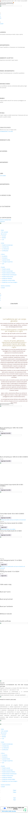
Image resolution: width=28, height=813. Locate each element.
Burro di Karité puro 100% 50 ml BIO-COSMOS (14, 457)
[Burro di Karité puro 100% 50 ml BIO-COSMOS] (11, 435)
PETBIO (2, 113)
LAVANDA (3, 32)
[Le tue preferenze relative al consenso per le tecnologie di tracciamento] (25, 810)
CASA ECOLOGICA (5, 127)
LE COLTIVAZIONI (5, 206)
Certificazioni (5, 250)
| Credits (13, 803)
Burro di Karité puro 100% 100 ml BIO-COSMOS (11, 428)
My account (4, 234)
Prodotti (3, 267)
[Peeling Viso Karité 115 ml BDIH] (14, 568)
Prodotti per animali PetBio (8, 280)
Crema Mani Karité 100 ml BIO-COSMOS (12, 513)
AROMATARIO (4, 162)
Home (2, 230)
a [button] (0, 13)
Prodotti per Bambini (7, 278)
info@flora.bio (3, 658)
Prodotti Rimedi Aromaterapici (9, 274)
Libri (3, 263)
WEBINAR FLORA (5, 140)
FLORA (2, 243)
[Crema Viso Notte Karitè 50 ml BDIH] (7, 529)
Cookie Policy (4, 671)
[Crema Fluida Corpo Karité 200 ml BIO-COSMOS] (11, 463)
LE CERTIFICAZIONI (5, 217)
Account (4, 236)
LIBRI (1, 173)
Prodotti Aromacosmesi (7, 276)
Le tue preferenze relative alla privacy (15, 808)
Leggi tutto (3, 527)
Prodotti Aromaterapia (7, 245)
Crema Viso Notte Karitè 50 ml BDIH (11, 531)
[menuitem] (14, 13)
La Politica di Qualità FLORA (7, 675)
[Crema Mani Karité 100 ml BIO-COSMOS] (11, 492)
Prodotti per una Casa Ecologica (9, 282)
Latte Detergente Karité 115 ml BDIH (11, 560)
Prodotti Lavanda (6, 269)
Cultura (3, 254)
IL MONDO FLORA (5, 195)
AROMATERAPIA (4, 45)
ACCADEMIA (3, 151)
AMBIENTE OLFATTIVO (6, 58)
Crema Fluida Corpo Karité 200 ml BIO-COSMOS (11, 485)
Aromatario (4, 258)
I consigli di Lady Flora (7, 261)
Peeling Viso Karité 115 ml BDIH (9, 571)
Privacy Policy (4, 670)
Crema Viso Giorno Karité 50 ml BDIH (11, 523)
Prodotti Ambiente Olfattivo (8, 273)
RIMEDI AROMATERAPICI (7, 71)
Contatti (3, 287)
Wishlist (4, 237)
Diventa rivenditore (5, 286)
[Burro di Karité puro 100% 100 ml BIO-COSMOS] (11, 406)
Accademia (4, 256)
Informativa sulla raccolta (9, 811)
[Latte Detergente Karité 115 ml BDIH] (11, 537)
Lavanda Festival (6, 260)
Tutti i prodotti (4, 232)
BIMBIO (2, 98)
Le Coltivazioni (5, 248)
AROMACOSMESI (5, 84)
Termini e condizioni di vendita (8, 673)
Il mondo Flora (5, 247)
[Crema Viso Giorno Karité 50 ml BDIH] (13, 519)
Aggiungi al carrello (5, 433)
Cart (3, 239)
